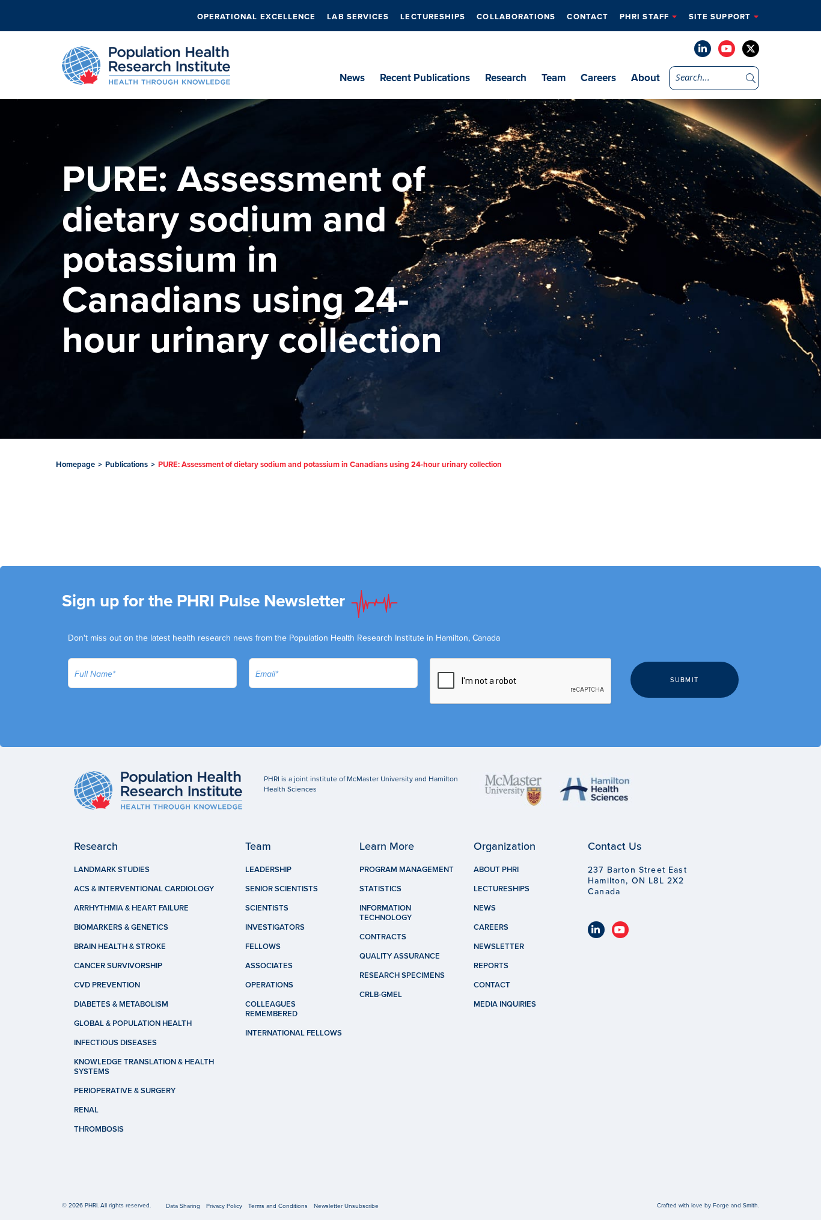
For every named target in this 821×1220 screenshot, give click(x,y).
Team (554, 78)
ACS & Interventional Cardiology (144, 889)
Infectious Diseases (115, 1043)
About (645, 78)
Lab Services (358, 17)
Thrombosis (99, 1129)
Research (505, 78)
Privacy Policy (224, 1206)
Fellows (263, 946)
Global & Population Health (133, 1023)
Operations (269, 985)
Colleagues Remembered (271, 1009)
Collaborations (516, 17)
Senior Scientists (281, 889)
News (352, 78)
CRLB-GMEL (380, 994)
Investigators (275, 927)
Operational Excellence (256, 17)
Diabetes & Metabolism (121, 1004)
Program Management (406, 869)
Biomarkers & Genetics (121, 927)
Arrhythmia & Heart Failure (131, 908)
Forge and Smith (735, 1205)
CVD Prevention (107, 985)
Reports (491, 966)
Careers (598, 78)
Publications (126, 464)
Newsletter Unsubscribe (346, 1206)
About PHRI (496, 869)
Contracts (382, 937)
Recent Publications (425, 78)
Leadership (268, 869)
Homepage (75, 464)
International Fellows (293, 1033)
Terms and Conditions (278, 1206)
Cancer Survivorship (118, 966)
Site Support (720, 17)
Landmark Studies (112, 869)
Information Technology (385, 913)
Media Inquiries (505, 1004)
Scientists (266, 908)
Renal (86, 1110)
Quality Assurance (399, 956)
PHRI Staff (644, 17)
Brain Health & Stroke (120, 946)
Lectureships (432, 17)
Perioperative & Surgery (124, 1091)
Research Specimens (402, 975)
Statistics (380, 889)
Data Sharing (183, 1206)
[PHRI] (146, 79)
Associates (269, 966)
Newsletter (499, 946)
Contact (587, 17)
